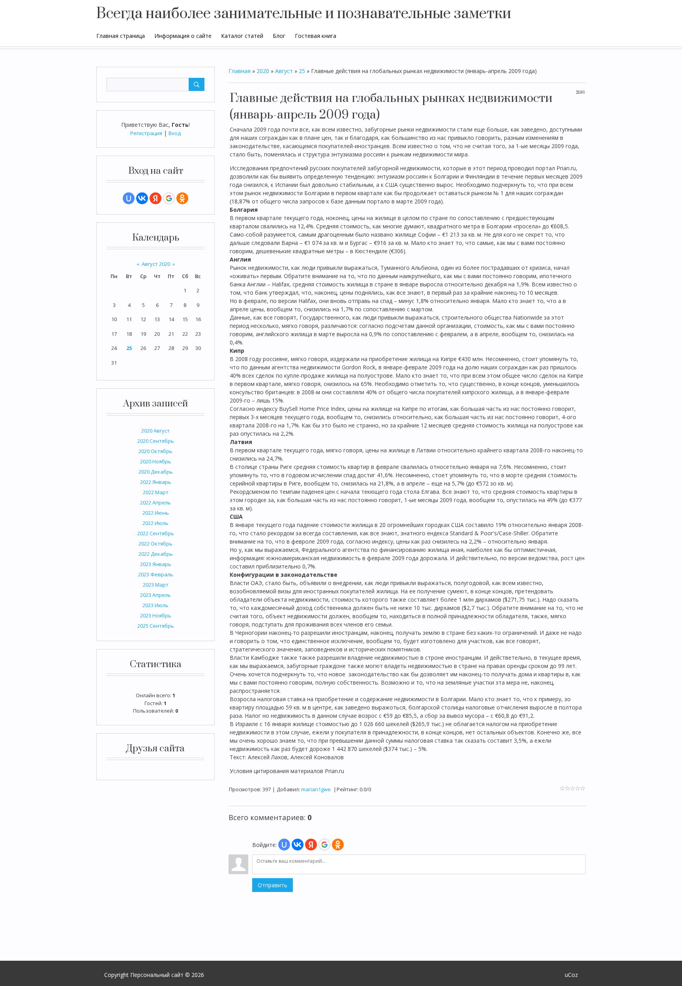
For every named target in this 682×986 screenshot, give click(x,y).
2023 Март (156, 584)
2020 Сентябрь (155, 440)
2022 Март (156, 492)
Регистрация (146, 133)
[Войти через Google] (169, 198)
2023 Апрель (155, 594)
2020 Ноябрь (155, 461)
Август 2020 (156, 263)
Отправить (272, 885)
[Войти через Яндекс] (155, 198)
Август (284, 71)
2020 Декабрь (156, 471)
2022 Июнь (155, 512)
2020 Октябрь (155, 451)
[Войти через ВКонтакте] (142, 198)
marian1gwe (316, 789)
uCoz (571, 974)
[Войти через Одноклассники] (182, 198)
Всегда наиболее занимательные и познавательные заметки (303, 13)
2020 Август (155, 430)
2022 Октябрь (155, 543)
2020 (263, 71)
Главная (240, 71)
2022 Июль (155, 523)
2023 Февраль (155, 574)
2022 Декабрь (156, 553)
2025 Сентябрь (155, 625)
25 (129, 348)
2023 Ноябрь (155, 615)
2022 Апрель (155, 502)
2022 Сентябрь (155, 533)
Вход (175, 133)
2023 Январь (155, 564)
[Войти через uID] (129, 198)
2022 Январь (155, 481)
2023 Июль (155, 605)
